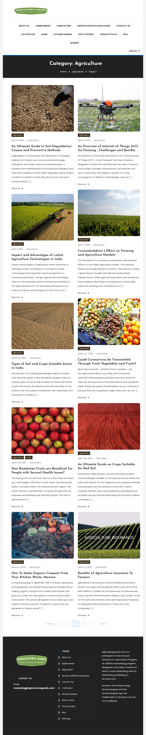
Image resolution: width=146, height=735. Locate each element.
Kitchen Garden (63, 34)
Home (44, 34)
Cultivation (28, 34)
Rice (125, 34)
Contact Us (123, 25)
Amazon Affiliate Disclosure (93, 25)
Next (103, 623)
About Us (24, 25)
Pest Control (86, 34)
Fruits (29, 457)
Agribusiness (43, 25)
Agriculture (64, 25)
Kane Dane (33, 140)
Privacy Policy (108, 34)
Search (133, 51)
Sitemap (74, 42)
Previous (50, 623)
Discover (16, 188)
